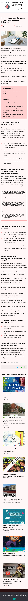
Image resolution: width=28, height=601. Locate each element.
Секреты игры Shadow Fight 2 (10, 579)
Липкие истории (17, 2)
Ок (14, 598)
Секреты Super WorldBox (9, 553)
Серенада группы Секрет (9, 474)
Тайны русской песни (8, 393)
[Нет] (26, 596)
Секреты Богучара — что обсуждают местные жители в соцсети (13, 499)
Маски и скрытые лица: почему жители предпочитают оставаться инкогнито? (12, 97)
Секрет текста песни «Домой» (11, 448)
